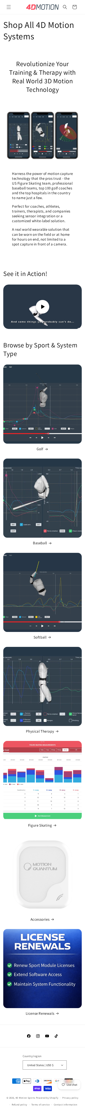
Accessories (40, 919)
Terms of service (40, 1104)
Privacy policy (70, 1097)
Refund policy (19, 1104)
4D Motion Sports (25, 1097)
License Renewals (40, 1013)
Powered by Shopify (47, 1097)
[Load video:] (42, 307)
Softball (40, 637)
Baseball (40, 543)
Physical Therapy (40, 731)
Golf (40, 448)
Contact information (65, 1104)
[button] (9, 7)
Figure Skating (40, 825)
